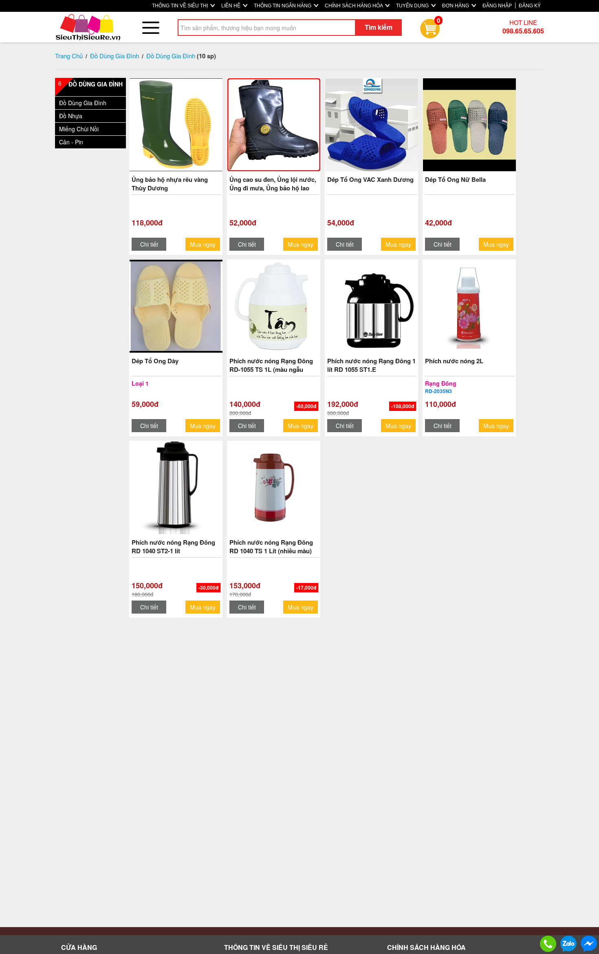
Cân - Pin (71, 142)
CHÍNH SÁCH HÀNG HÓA (354, 6)
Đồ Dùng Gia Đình (114, 55)
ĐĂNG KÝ (530, 6)
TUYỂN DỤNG (413, 6)
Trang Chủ (69, 55)
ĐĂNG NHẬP (497, 6)
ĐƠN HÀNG (456, 6)
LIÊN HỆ (231, 6)
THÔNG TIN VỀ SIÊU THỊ (180, 6)
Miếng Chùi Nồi (79, 129)
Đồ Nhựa (70, 116)
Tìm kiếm (378, 27)
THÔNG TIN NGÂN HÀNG (283, 6)
